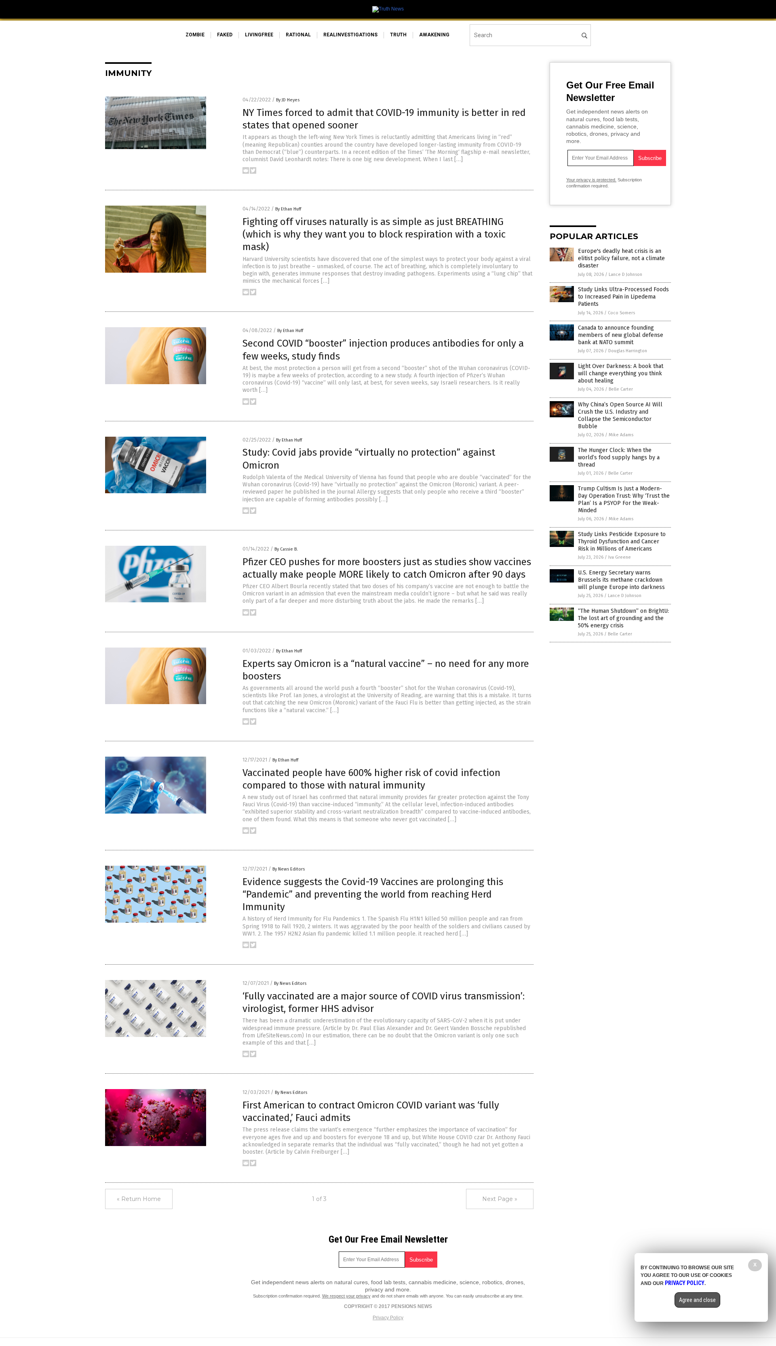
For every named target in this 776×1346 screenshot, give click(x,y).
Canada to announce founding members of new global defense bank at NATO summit (620, 335)
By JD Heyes (287, 100)
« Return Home (139, 1199)
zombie (195, 35)
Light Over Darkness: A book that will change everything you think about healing (620, 373)
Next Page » (499, 1199)
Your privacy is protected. (591, 179)
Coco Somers (621, 312)
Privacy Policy (388, 1318)
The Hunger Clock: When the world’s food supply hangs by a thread (619, 457)
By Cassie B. (286, 549)
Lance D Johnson (625, 274)
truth (398, 35)
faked (224, 35)
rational (298, 35)
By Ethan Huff (288, 209)
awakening (434, 35)
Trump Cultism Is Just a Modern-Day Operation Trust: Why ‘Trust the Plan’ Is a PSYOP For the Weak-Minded (624, 499)
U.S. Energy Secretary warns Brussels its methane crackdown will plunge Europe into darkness (621, 580)
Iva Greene (619, 557)
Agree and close (697, 1300)
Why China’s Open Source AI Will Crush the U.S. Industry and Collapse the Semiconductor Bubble (620, 415)
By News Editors (288, 869)
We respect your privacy (346, 1295)
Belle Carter (621, 389)
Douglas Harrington (627, 350)
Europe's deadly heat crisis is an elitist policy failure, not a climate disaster (621, 258)
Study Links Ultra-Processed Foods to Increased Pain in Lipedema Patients (623, 296)
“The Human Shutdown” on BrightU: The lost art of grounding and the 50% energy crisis (623, 618)
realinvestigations (350, 35)
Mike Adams (621, 434)
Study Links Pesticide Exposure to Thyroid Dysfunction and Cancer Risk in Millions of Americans (622, 541)
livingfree (259, 35)
